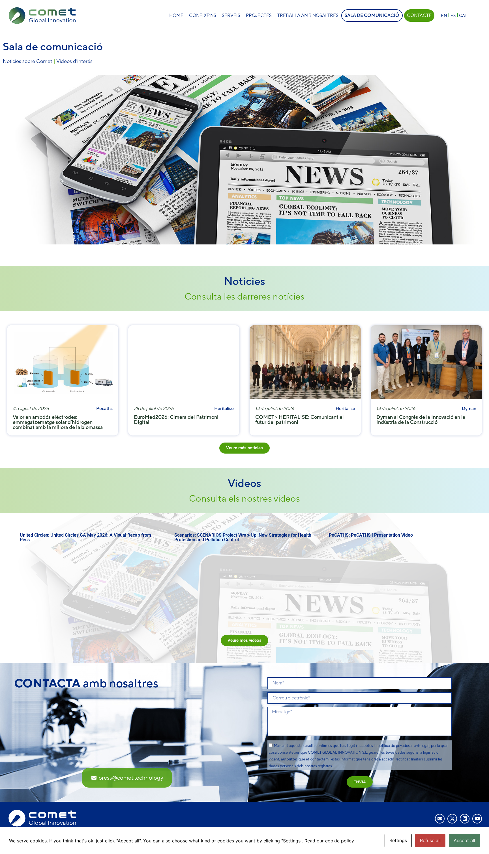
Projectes (259, 15)
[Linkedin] (464, 818)
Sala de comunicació (372, 15)
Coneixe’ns (202, 15)
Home (176, 15)
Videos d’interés (74, 61)
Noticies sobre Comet (27, 61)
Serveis (231, 15)
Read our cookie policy (329, 841)
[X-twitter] (452, 818)
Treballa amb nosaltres (307, 15)
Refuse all (430, 840)
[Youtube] (477, 818)
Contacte (419, 15)
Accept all (464, 840)
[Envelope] (440, 818)
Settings (398, 840)
